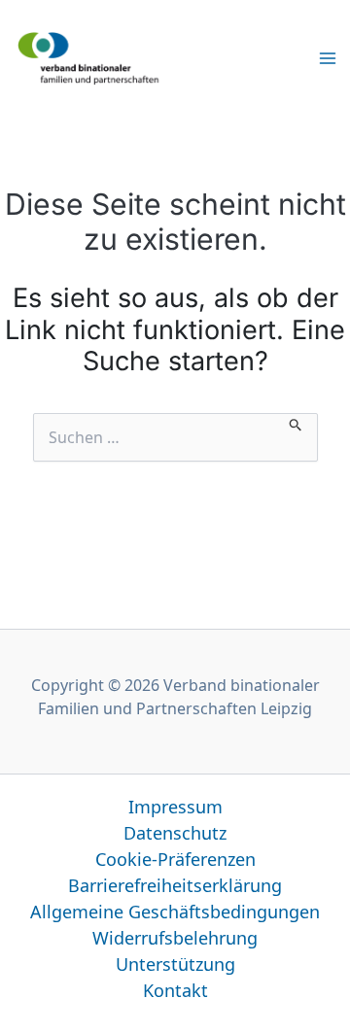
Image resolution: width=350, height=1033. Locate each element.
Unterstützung (175, 964)
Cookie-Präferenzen (175, 859)
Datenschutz (175, 832)
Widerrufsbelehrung (175, 937)
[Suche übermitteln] (296, 422)
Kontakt (175, 990)
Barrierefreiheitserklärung (175, 885)
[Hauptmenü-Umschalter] (328, 58)
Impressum (175, 806)
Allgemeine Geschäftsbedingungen (175, 911)
